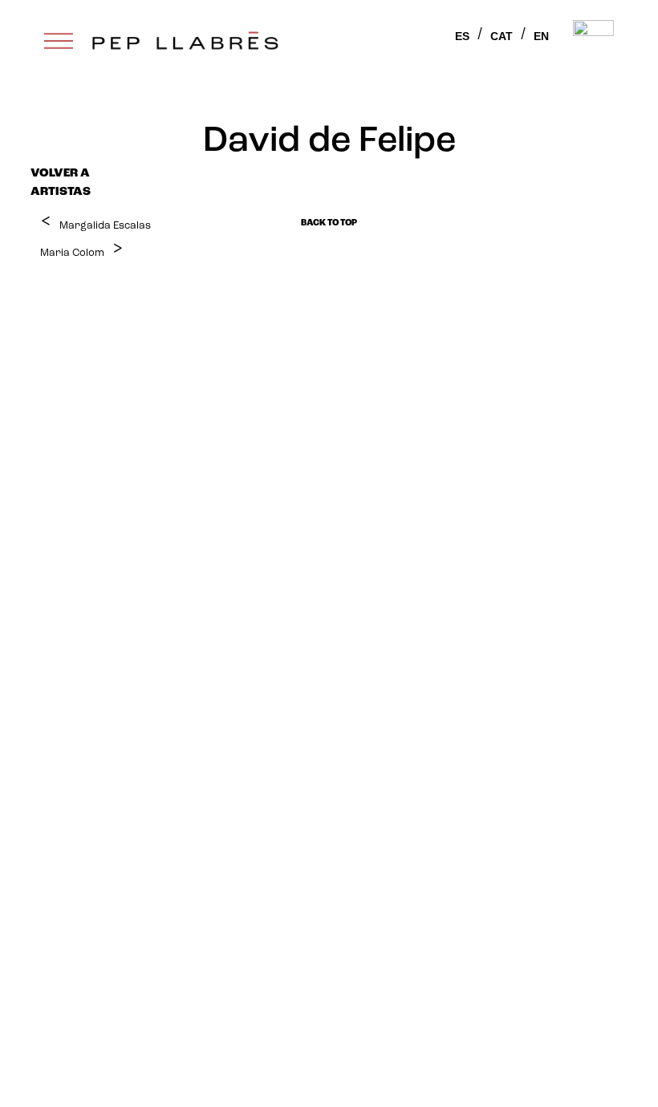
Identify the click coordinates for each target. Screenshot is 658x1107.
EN (541, 36)
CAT (501, 36)
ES (462, 36)
